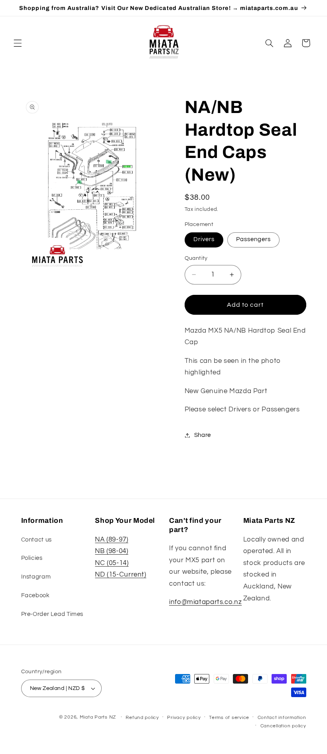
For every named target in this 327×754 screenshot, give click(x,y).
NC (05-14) (111, 563)
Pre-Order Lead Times (52, 614)
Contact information (282, 717)
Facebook (35, 595)
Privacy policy (184, 717)
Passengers (253, 239)
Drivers (204, 239)
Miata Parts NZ (98, 717)
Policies (32, 558)
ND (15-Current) (120, 574)
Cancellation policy (283, 726)
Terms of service (229, 717)
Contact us (36, 540)
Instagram (36, 577)
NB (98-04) (111, 551)
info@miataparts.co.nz (205, 602)
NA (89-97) (111, 539)
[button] (17, 43)
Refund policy (142, 717)
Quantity (196, 258)
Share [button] (202, 435)
